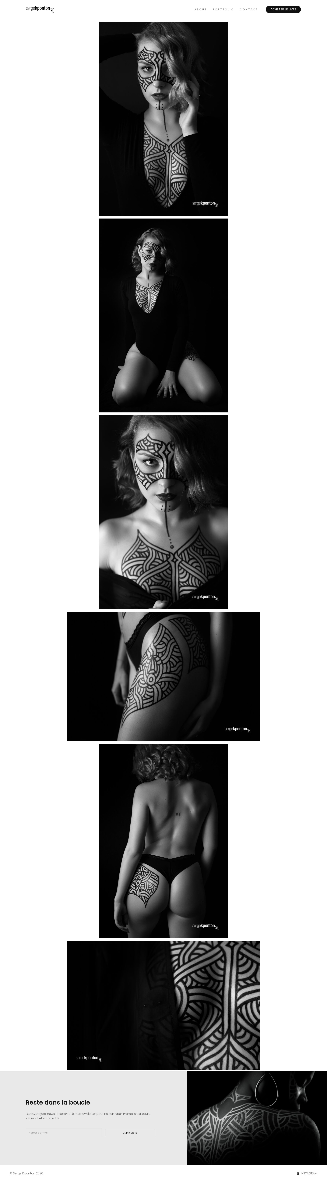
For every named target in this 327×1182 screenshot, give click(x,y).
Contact (249, 9)
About (200, 9)
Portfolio (223, 9)
